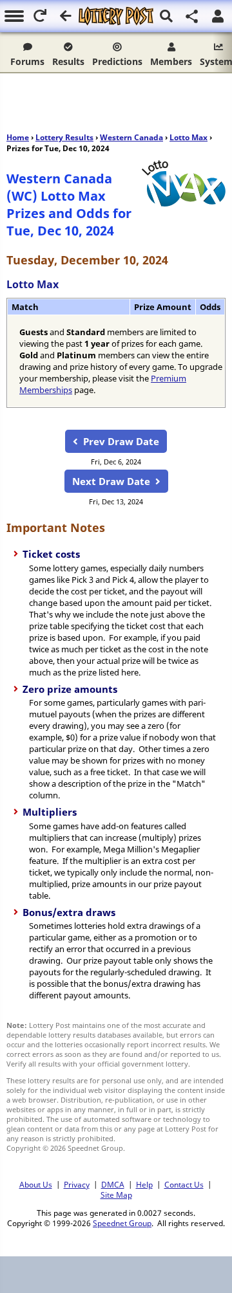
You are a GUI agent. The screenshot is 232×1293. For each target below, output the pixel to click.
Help (144, 1184)
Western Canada (131, 137)
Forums (27, 61)
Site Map (116, 1194)
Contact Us (184, 1184)
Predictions (117, 61)
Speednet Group (122, 1223)
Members (171, 61)
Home (17, 137)
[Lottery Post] (116, 16)
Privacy (77, 1184)
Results (68, 61)
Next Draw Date (111, 481)
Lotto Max (188, 137)
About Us (35, 1184)
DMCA (112, 1184)
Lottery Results (64, 137)
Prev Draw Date (121, 441)
